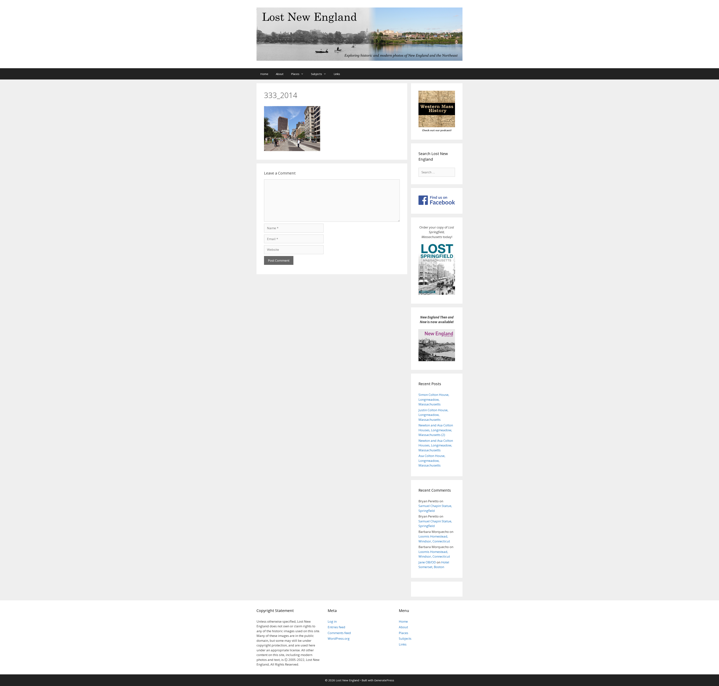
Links (337, 74)
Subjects (316, 74)
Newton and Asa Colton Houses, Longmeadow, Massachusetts (435, 445)
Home (264, 74)
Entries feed (336, 627)
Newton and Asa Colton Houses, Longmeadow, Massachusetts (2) (435, 430)
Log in (332, 621)
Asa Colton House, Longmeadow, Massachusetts (431, 460)
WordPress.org (339, 638)
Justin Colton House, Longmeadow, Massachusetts (433, 415)
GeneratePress (384, 680)
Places (295, 74)
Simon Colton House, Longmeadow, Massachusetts (433, 399)
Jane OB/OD (427, 562)
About (279, 74)
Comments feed (339, 633)
